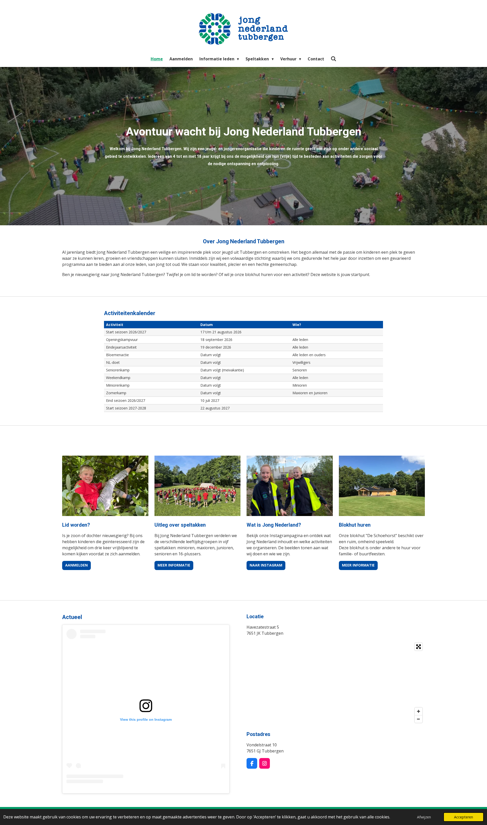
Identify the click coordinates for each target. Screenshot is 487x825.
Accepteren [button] (463, 817)
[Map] (336, 682)
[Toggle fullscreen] (418, 646)
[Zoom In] (418, 711)
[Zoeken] (333, 59)
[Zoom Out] (418, 719)
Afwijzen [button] (424, 817)
